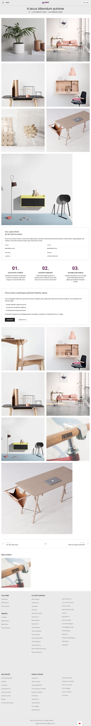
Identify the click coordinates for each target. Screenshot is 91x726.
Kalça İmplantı (36, 620)
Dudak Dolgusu (66, 630)
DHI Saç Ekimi (5, 602)
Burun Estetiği (66, 606)
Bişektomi (65, 634)
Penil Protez (35, 699)
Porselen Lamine (6, 695)
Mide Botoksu (5, 621)
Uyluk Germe (35, 624)
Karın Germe (35, 617)
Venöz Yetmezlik (67, 685)
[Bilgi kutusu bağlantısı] (15, 273)
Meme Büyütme (36, 645)
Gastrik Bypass (5, 628)
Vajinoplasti (65, 641)
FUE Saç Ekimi (5, 606)
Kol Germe (34, 610)
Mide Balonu (4, 624)
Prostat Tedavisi (67, 692)
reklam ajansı (57, 720)
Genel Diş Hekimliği (6, 678)
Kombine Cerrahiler (37, 692)
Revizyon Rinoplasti (37, 638)
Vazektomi (35, 678)
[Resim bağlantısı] (36, 189)
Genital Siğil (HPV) (37, 685)
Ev (29, 12)
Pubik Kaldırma (36, 627)
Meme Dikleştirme (37, 652)
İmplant (3, 699)
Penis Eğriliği (35, 706)
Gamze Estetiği (66, 620)
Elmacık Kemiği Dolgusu (68, 638)
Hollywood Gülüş (6, 692)
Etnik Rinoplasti (36, 641)
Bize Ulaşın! (86, 2)
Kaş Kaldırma (65, 616)
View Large (29, 559)
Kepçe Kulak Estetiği (68, 609)
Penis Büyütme (36, 703)
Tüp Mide (4, 617)
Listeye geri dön (45, 544)
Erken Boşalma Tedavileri (39, 688)
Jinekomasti (35, 602)
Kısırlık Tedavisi (36, 681)
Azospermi (65, 695)
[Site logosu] (45, 2)
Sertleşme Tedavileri (68, 681)
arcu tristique (22, 314)
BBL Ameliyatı (35, 599)
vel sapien (11, 299)
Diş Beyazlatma (5, 688)
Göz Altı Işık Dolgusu (67, 623)
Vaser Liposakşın (36, 631)
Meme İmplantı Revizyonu (39, 648)
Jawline (64, 613)
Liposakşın (35, 606)
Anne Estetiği (35, 634)
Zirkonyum (4, 685)
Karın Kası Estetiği (37, 613)
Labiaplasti (65, 645)
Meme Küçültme (66, 599)
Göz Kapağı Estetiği (67, 627)
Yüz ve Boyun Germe (68, 602)
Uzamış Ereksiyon (67, 678)
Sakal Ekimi (4, 599)
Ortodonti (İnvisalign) (7, 703)
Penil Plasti (35, 695)
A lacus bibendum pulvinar (39, 12)
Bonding (3, 681)
